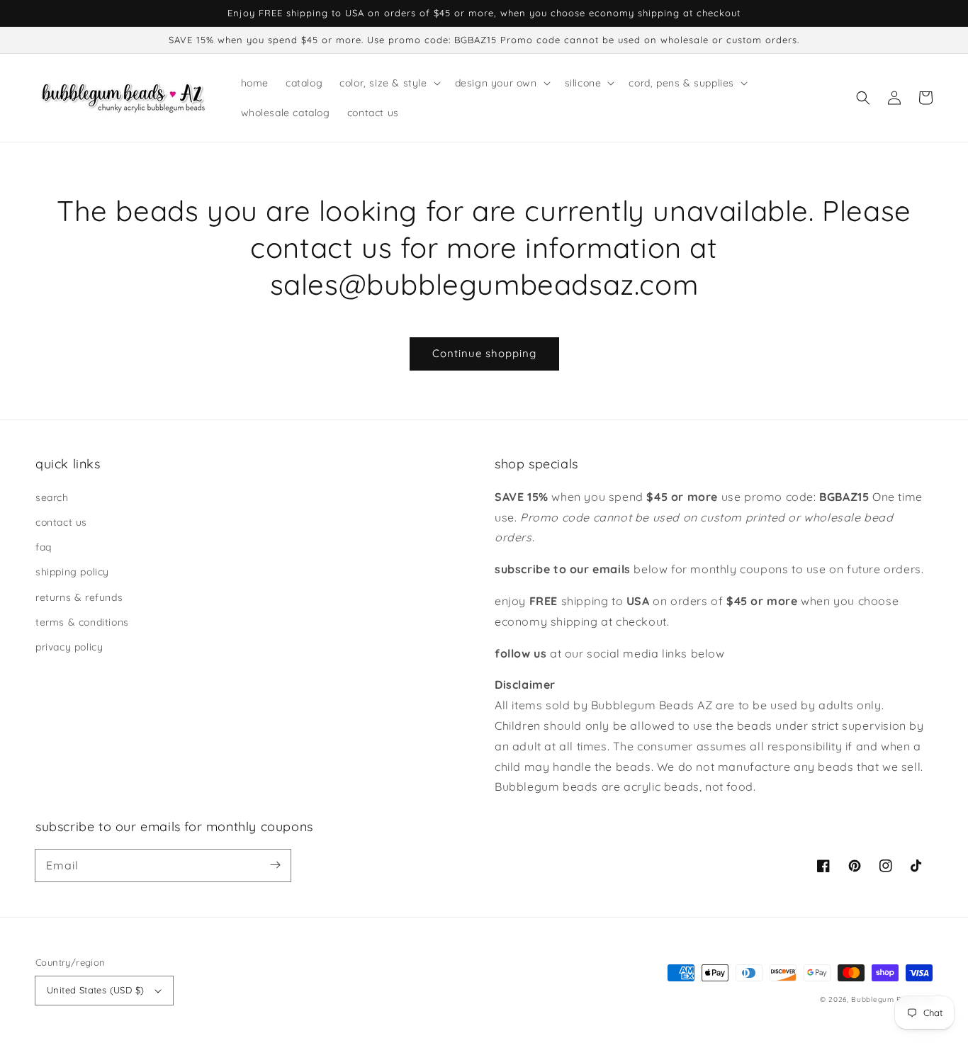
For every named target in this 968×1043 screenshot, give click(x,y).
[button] (863, 97)
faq (43, 547)
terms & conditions (82, 622)
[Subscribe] (275, 865)
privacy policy (69, 647)
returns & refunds (79, 597)
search (52, 497)
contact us (61, 522)
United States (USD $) (95, 990)
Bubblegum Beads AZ (892, 999)
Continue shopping (484, 353)
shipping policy (72, 571)
